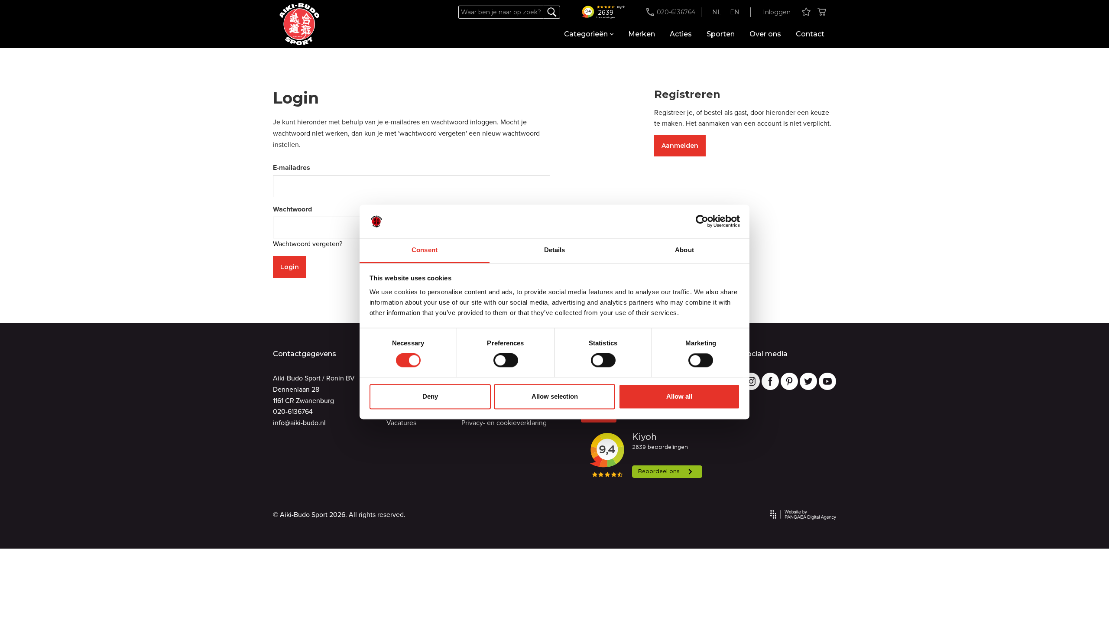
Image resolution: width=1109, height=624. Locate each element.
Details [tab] (554, 250)
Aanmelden (680, 146)
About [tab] (684, 250)
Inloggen (777, 12)
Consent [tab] (425, 250)
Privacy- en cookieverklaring (504, 423)
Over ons (765, 34)
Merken (641, 34)
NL (716, 12)
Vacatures (401, 423)
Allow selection (555, 396)
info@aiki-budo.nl (299, 423)
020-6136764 (293, 411)
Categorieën (586, 34)
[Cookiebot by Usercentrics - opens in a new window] (702, 221)
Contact (810, 34)
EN (734, 12)
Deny (430, 396)
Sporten (721, 34)
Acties (681, 34)
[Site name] (299, 24)
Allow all (679, 396)
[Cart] (822, 12)
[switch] (505, 360)
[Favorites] (806, 12)
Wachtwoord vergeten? (307, 244)
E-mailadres (291, 167)
